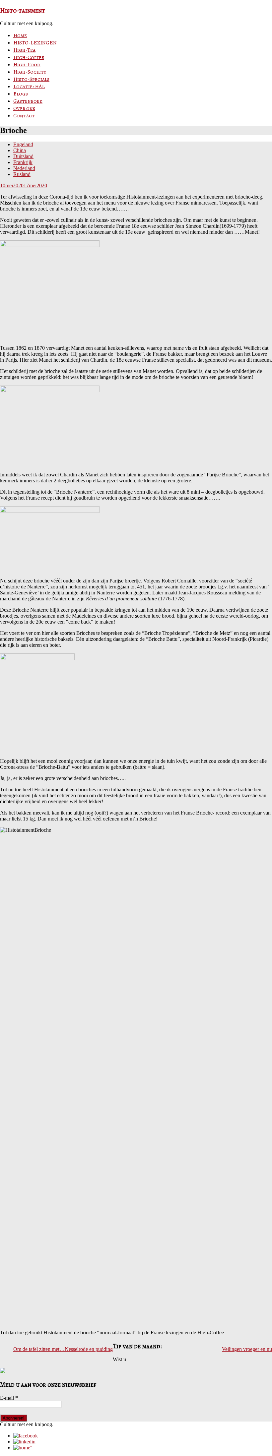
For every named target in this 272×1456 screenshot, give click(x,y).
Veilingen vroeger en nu (247, 1349)
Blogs (20, 93)
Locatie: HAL (29, 86)
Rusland (22, 174)
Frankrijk (23, 162)
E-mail (9, 1398)
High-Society (29, 72)
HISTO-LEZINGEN (35, 42)
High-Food (26, 64)
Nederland (24, 168)
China (19, 150)
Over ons (24, 108)
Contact (24, 115)
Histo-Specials (31, 79)
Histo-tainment (22, 10)
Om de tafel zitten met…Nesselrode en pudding (63, 1349)
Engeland (23, 144)
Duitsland (23, 156)
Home (20, 35)
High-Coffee (28, 57)
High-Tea (24, 50)
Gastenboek (27, 101)
